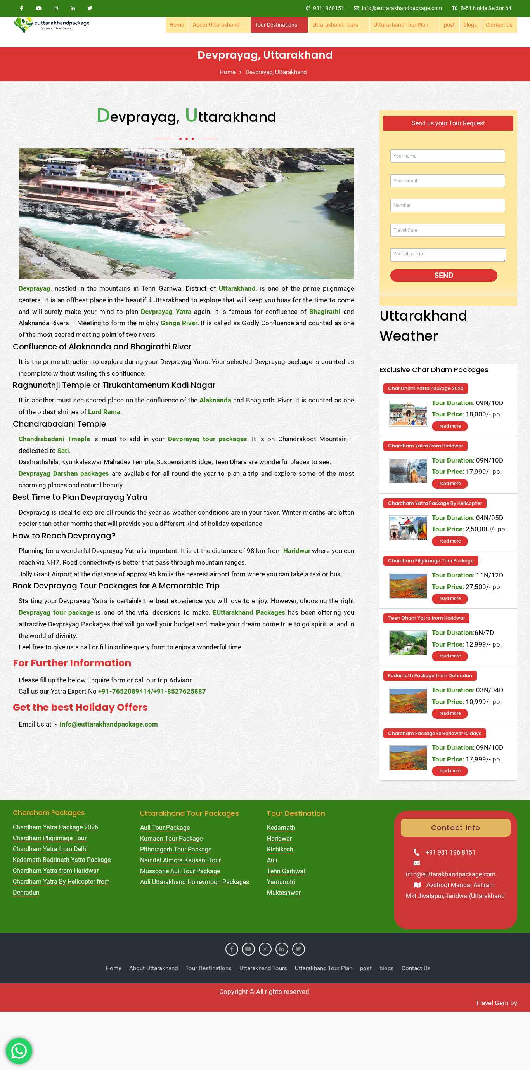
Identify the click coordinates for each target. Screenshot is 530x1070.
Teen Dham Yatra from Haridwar (426, 618)
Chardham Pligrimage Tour (50, 838)
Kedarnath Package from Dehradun (430, 675)
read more (450, 426)
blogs (470, 25)
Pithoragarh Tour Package (175, 849)
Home (177, 25)
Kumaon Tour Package (171, 838)
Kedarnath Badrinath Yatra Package (62, 860)
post (449, 25)
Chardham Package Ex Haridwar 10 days (435, 733)
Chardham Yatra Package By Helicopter (435, 503)
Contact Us (499, 25)
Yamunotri (281, 882)
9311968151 (328, 8)
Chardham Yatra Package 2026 (55, 827)
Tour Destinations (276, 25)
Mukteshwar (284, 893)
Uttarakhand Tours (335, 25)
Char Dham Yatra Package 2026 (426, 388)
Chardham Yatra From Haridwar (425, 445)
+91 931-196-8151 (451, 852)
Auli (272, 860)
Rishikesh (280, 849)
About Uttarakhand (216, 25)
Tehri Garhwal (286, 871)
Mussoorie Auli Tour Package (180, 871)
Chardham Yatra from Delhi (50, 849)
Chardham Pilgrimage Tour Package (431, 560)
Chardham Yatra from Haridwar (56, 870)
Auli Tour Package (165, 827)
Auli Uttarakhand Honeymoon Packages (194, 882)
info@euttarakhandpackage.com (402, 8)
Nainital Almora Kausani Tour (180, 860)
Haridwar (279, 838)
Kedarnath (281, 827)
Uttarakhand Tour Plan (401, 25)
